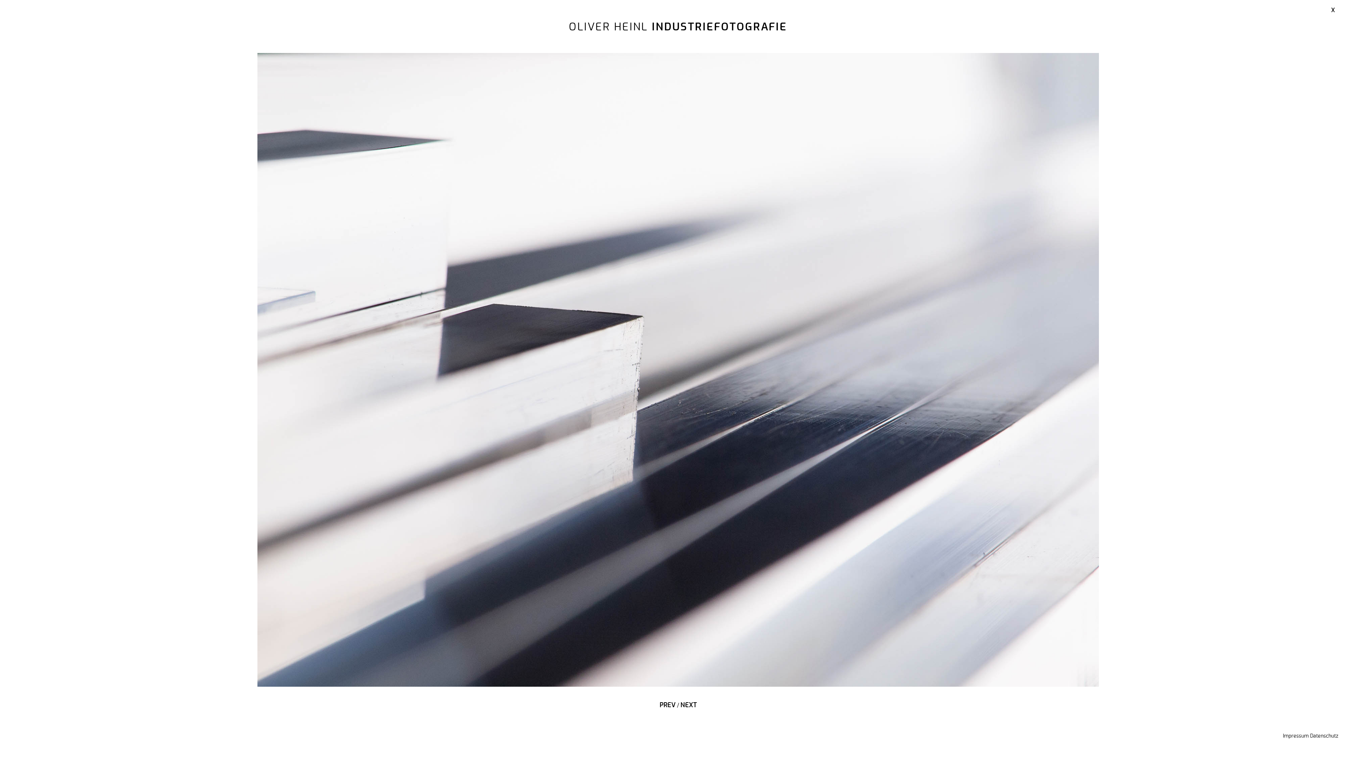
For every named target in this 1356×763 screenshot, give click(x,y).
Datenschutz (1324, 736)
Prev (668, 705)
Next (688, 705)
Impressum (1296, 736)
